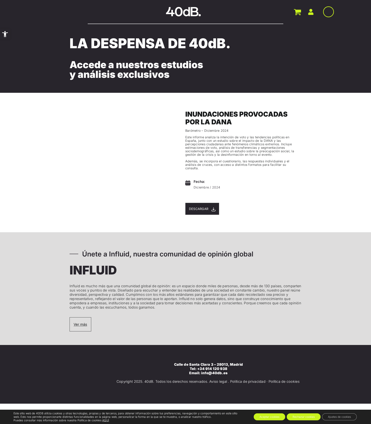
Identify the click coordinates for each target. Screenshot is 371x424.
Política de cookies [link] (284, 381)
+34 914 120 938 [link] (212, 369)
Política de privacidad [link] (247, 381)
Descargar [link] (199, 209)
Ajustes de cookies (339, 416)
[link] (5, 34)
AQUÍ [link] (105, 420)
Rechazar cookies (304, 416)
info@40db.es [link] (214, 373)
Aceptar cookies (269, 416)
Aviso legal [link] (218, 381)
